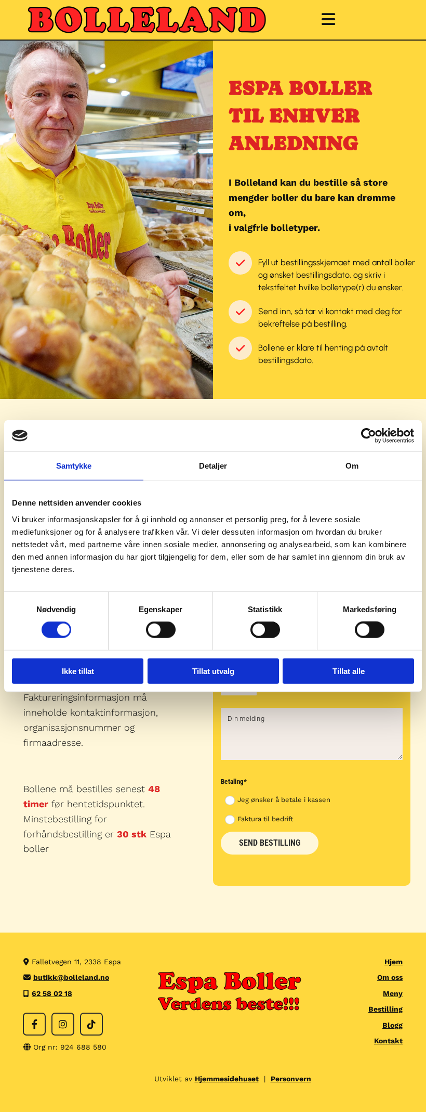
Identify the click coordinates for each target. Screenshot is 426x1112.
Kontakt (388, 1041)
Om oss (390, 977)
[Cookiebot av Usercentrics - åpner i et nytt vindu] (368, 436)
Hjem (393, 962)
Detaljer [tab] (213, 465)
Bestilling (385, 1009)
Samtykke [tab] (74, 465)
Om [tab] (351, 465)
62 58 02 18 (52, 993)
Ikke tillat (78, 670)
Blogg (392, 1025)
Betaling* (234, 781)
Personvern (291, 1079)
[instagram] (62, 1024)
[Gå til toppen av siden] (147, 20)
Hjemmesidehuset (227, 1079)
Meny (393, 993)
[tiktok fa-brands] (91, 1024)
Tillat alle (348, 670)
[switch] (161, 630)
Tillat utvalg (213, 670)
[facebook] (34, 1024)
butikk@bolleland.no (71, 977)
